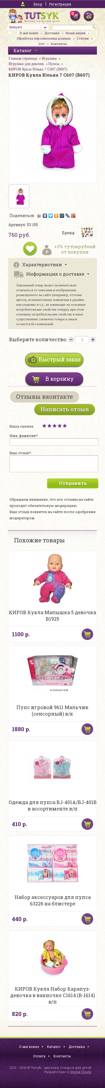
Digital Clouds (81, 1072)
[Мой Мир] (62, 215)
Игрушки (49, 58)
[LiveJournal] (68, 215)
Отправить (73, 483)
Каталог (54, 1046)
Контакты (59, 44)
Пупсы (53, 64)
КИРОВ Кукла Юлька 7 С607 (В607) (38, 69)
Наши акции (75, 33)
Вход (37, 4)
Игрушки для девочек (26, 64)
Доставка (52, 33)
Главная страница (23, 58)
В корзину (60, 378)
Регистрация (60, 4)
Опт (41, 44)
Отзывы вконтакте (44, 396)
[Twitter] (51, 215)
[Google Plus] (73, 215)
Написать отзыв (64, 409)
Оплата (39, 1056)
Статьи (83, 38)
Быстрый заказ (59, 359)
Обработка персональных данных (44, 38)
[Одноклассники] (56, 215)
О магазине (29, 33)
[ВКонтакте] (45, 215)
